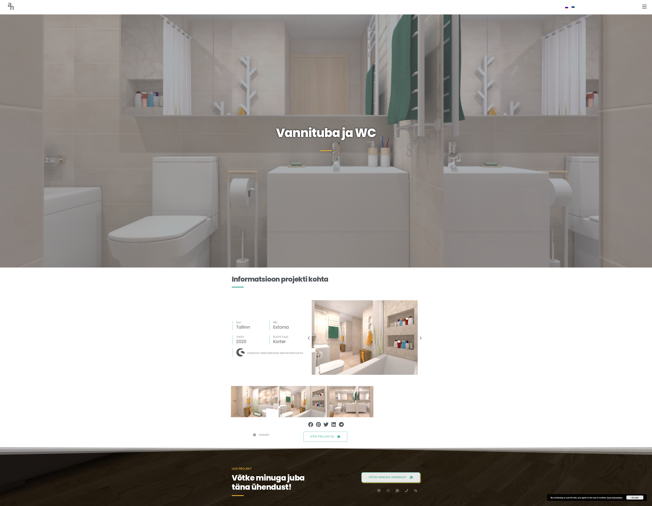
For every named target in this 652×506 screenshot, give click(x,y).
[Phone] (406, 490)
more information (614, 497)
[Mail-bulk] (397, 490)
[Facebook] (379, 490)
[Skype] (415, 490)
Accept (634, 497)
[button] (309, 338)
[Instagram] (388, 490)
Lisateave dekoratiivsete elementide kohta (275, 353)
